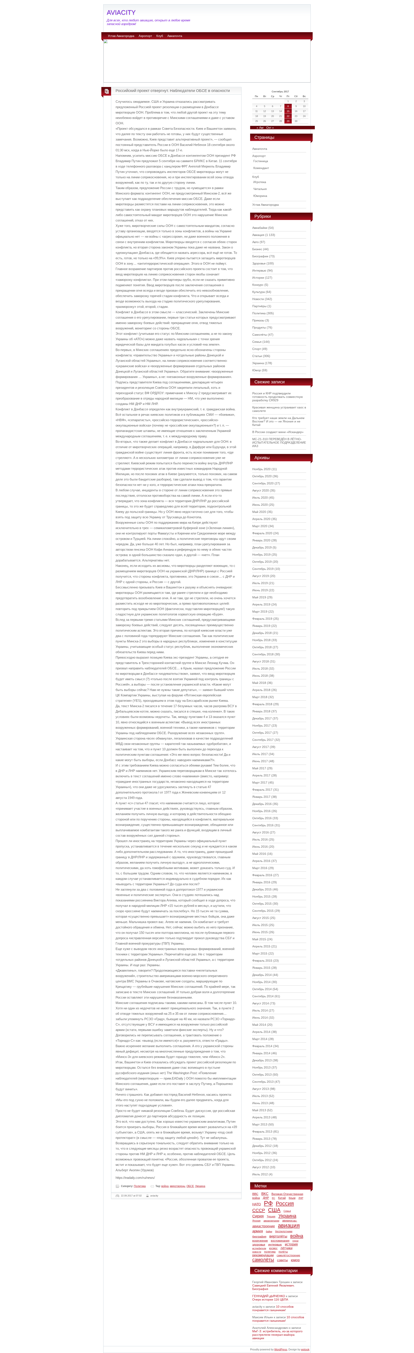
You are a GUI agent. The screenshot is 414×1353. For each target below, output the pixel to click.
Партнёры (259, 306)
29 (288, 121)
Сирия (258, 1216)
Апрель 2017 (261, 775)
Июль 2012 (260, 1174)
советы (282, 1260)
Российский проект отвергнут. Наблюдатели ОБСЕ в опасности (173, 91)
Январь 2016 (261, 882)
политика (270, 1251)
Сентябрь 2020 (263, 483)
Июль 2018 (260, 668)
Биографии (260, 256)
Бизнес (257, 249)
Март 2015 (259, 953)
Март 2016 (259, 868)
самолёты (263, 1259)
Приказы (258, 320)
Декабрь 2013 (262, 1060)
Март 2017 (259, 782)
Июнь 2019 (260, 590)
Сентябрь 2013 (263, 1081)
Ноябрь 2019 (261, 554)
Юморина (260, 196)
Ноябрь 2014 (261, 982)
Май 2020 (259, 512)
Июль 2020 (260, 497)
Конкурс (257, 284)
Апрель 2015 (261, 946)
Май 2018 (259, 682)
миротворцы (177, 1186)
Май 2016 (259, 853)
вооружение (260, 1240)
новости (256, 1251)
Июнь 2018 (260, 675)
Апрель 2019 (261, 604)
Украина (200, 1186)
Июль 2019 (260, 583)
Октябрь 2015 (262, 903)
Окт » (270, 127)
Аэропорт (145, 36)
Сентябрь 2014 (263, 996)
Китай (282, 1198)
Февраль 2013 (262, 1131)
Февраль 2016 (262, 875)
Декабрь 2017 (262, 718)
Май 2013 (259, 1110)
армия (257, 1231)
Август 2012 (260, 1167)
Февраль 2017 (262, 789)
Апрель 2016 (261, 861)
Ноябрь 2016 (261, 811)
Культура (258, 292)
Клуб (159, 36)
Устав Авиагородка (121, 36)
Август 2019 (260, 576)
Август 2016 (260, 832)
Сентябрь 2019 (263, 569)
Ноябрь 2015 (261, 896)
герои (295, 1240)
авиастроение (263, 1226)
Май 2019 (259, 597)
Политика (140, 1186)
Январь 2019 (261, 626)
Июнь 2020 (260, 504)
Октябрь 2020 (262, 476)
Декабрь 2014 (262, 975)
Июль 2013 (260, 1096)
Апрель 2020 (261, 519)
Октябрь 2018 (262, 647)
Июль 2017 (260, 754)
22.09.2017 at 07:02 (131, 1195)
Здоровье (259, 263)
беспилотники (283, 1231)
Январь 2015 (261, 967)
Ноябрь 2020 (261, 469)
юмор (295, 1260)
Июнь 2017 (260, 761)
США (274, 1210)
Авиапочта (174, 36)
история (291, 1244)
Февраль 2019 (262, 618)
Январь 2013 (261, 1138)
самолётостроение (288, 1255)
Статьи (257, 356)
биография (259, 1236)
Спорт (256, 349)
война (165, 1186)
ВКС (264, 1194)
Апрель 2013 (261, 1117)
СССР (258, 1210)
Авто (255, 242)
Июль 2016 (260, 839)
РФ (268, 1203)
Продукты (259, 327)
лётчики (286, 1248)
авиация (289, 1225)
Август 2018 (260, 661)
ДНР (266, 1198)
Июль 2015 (260, 925)
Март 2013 (259, 1124)
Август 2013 (260, 1089)
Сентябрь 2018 (263, 654)
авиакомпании (271, 1220)
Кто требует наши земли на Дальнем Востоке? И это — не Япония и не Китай (278, 421)
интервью (275, 1244)
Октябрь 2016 (262, 818)
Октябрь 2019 (262, 561)
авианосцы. (289, 1220)
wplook (305, 1349)
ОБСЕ (190, 1186)
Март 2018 (259, 697)
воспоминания (280, 1240)
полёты (283, 1251)
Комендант (261, 168)
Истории (258, 277)
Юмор (256, 370)
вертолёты (278, 1236)
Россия (285, 1203)
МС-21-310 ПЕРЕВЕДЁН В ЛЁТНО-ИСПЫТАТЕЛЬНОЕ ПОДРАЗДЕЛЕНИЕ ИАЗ (279, 442)
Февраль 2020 (262, 533)
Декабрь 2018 (262, 633)
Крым (292, 1198)
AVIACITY (121, 12)
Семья (257, 341)
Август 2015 (260, 918)
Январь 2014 (261, 1053)
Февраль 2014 (262, 1046)
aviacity (154, 1195)
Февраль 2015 (262, 960)
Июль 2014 (260, 1010)
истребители (259, 1248)
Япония (256, 1220)
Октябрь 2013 (262, 1074)
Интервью (259, 270)
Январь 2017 (261, 796)
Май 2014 (259, 1024)
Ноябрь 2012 (261, 1153)
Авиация (258, 235)
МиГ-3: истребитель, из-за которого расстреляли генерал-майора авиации (277, 1334)
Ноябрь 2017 (261, 725)
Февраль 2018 (262, 704)
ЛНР (300, 1198)
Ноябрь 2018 (261, 640)
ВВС (255, 1194)
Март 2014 (259, 1039)
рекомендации (263, 1255)
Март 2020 (259, 526)
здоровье (258, 1244)
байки (269, 1231)
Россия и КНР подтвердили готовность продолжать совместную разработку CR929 (277, 397)
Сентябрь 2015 (263, 910)
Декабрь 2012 (262, 1146)
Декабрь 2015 (262, 889)
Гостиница (260, 161)
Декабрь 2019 (262, 547)
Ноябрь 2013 (261, 1067)
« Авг (260, 127)
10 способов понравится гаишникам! (272, 1308)
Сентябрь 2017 (263, 739)
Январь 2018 (261, 711)
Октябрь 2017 (262, 732)
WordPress (280, 1349)
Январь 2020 (261, 540)
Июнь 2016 (260, 846)
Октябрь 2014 (262, 989)
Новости (258, 299)
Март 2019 (259, 611)
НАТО (256, 1204)
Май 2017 (259, 768)
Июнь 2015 (260, 932)
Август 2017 (260, 747)
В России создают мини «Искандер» (278, 432)
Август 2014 (260, 1003)
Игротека (259, 182)
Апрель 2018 (261, 690)
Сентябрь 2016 (263, 825)
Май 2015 (259, 939)
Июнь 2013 (260, 1103)
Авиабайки (259, 227)
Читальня (260, 189)
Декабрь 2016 (262, 804)
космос (273, 1248)
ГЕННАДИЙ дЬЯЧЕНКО (268, 1296)
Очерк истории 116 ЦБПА (270, 1299)
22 (288, 116)
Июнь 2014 (260, 1017)
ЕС (273, 1198)
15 (288, 111)
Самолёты (259, 334)
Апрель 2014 (261, 1032)
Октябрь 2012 (262, 1160)
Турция (271, 1216)
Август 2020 (260, 490)
